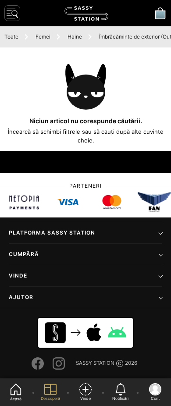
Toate (11, 36)
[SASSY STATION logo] (86, 13)
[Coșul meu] (160, 13)
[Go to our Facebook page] (37, 363)
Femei (43, 36)
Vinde (18, 275)
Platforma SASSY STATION (52, 232)
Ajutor (21, 297)
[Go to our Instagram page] (58, 363)
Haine (75, 36)
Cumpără (24, 254)
